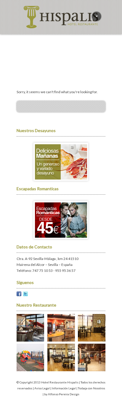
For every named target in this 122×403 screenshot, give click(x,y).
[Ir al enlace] (61, 182)
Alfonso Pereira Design (63, 394)
